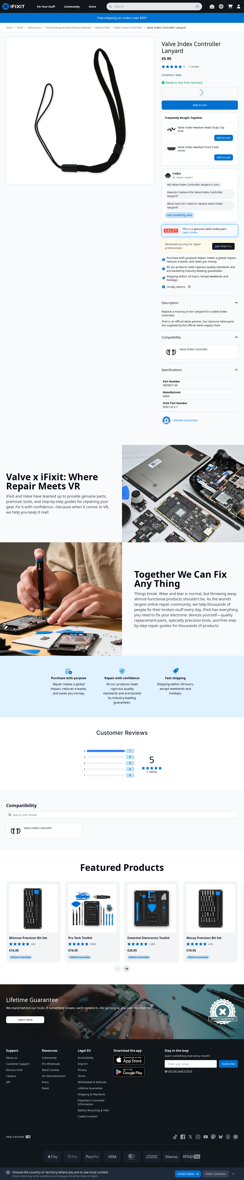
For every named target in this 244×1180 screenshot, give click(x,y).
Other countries (215, 1174)
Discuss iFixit (14, 1070)
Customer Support (18, 1064)
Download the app (128, 1050)
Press (45, 1082)
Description (170, 303)
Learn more (25, 1019)
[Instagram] (198, 1137)
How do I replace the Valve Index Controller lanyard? (195, 194)
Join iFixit (223, 246)
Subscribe (228, 1064)
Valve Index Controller (128, 27)
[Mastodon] (213, 1137)
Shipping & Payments (91, 1094)
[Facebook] (183, 1137)
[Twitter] (190, 1137)
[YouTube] (205, 1137)
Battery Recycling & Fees (93, 1110)
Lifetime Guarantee (90, 1088)
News (45, 1088)
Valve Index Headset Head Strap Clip (201, 127)
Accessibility (85, 1058)
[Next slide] (126, 968)
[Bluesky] (221, 1137)
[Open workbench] (212, 6)
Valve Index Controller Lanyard (166, 27)
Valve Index (102, 27)
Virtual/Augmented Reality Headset (68, 27)
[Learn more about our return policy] (189, 287)
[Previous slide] (117, 968)
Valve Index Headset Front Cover (198, 147)
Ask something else (179, 215)
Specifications (172, 370)
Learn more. (190, 232)
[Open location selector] (221, 6)
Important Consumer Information (91, 1102)
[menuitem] (45, 6)
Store (9, 27)
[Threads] (228, 1137)
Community (49, 1058)
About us (12, 1058)
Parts (20, 27)
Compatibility (171, 337)
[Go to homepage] (15, 6)
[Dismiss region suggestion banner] (233, 1173)
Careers (11, 1076)
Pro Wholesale (51, 1064)
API (8, 1082)
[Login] (239, 6)
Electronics (35, 27)
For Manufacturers (54, 1076)
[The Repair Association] (235, 1137)
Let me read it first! (180, 1071)
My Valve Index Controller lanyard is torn (193, 184)
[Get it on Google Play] (129, 1071)
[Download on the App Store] (129, 1059)
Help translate (15, 1137)
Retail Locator (50, 1070)
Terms (82, 1076)
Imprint (82, 1064)
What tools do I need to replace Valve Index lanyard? (195, 205)
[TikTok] (175, 1137)
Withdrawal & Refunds (92, 1082)
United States (185, 1174)
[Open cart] (230, 6)
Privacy (82, 1070)
